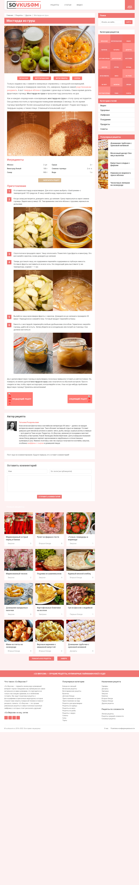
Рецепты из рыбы (69, 711)
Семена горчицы (59, 169)
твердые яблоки (32, 90)
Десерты (73, 651)
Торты (64, 720)
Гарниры (105, 686)
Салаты (65, 715)
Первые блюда (76, 614)
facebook (6, 717)
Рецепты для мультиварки (72, 703)
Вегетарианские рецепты (71, 691)
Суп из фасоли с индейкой (80, 608)
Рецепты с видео (68, 713)
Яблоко (10, 165)
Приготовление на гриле (71, 698)
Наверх (64, 658)
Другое (28, 15)
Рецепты (19, 15)
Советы (104, 129)
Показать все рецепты (41, 658)
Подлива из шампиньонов (49, 573)
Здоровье (105, 110)
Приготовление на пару (71, 701)
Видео (103, 105)
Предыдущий (21, 399)
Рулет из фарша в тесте (48, 537)
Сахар (9, 172)
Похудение (105, 119)
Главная (10, 15)
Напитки (105, 696)
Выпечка (65, 694)
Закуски (11, 543)
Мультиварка (61, 78)
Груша (54, 165)
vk (10, 717)
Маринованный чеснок (16, 573)
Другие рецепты (108, 703)
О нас (106, 728)
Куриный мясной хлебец (79, 573)
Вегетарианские (42, 78)
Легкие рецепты (108, 714)
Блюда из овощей (69, 686)
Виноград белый (14, 169)
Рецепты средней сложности (113, 716)
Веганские (23, 78)
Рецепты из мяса (68, 708)
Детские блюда (68, 696)
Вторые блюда (45, 543)
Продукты (105, 124)
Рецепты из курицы (69, 706)
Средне (55, 70)
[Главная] (24, 5)
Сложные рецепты (109, 719)
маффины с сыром (36, 443)
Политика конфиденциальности (123, 728)
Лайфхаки (105, 115)
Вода (54, 172)
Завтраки (42, 614)
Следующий (78, 399)
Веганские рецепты (69, 689)
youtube (18, 717)
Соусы (77, 78)
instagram (14, 717)
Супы (64, 718)
